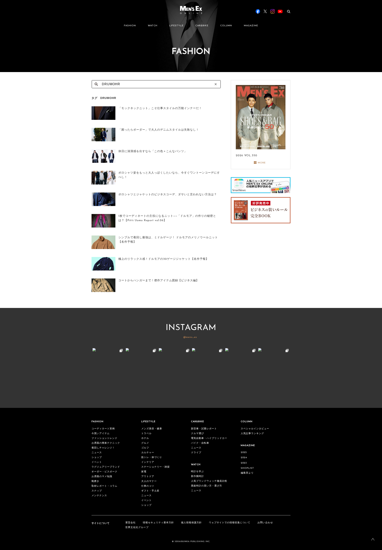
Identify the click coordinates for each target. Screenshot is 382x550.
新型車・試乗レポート (204, 429)
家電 (143, 472)
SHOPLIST (247, 468)
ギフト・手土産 (150, 491)
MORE (262, 163)
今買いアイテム (101, 433)
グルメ (145, 443)
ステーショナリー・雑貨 (155, 467)
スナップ (97, 491)
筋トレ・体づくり (151, 457)
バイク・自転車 (200, 443)
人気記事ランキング (252, 433)
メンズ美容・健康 (151, 429)
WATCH (152, 25)
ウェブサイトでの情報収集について (229, 523)
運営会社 (130, 523)
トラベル (146, 433)
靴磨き (95, 481)
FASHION (130, 25)
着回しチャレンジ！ (103, 448)
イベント (97, 462)
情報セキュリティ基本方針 (158, 523)
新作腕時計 (197, 476)
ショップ (97, 457)
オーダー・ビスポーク (104, 472)
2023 (244, 463)
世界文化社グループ (137, 527)
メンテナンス (99, 495)
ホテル (145, 438)
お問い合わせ (265, 523)
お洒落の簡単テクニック (106, 443)
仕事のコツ (147, 486)
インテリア (147, 462)
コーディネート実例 (103, 429)
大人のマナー (149, 481)
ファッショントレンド (104, 438)
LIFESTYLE (176, 25)
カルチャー (147, 452)
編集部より (247, 473)
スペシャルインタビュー (255, 429)
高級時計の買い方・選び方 (206, 486)
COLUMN (226, 25)
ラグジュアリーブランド (106, 467)
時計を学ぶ (197, 471)
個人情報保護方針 (191, 523)
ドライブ (196, 452)
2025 (244, 452)
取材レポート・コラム (104, 486)
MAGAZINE (251, 25)
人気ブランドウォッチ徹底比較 (209, 481)
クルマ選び (197, 433)
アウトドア (147, 476)
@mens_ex (190, 337)
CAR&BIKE (201, 25)
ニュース (97, 452)
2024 (244, 457)
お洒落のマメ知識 (102, 476)
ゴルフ (145, 448)
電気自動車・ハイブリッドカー (209, 438)
